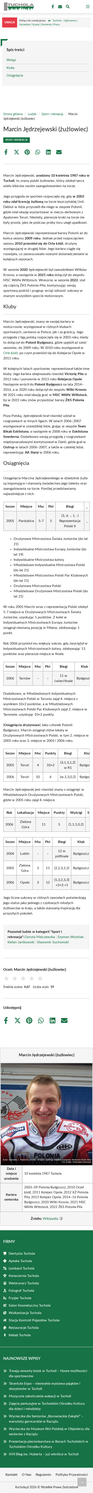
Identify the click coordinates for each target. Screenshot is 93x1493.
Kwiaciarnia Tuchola (24, 1276)
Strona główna (13, 114)
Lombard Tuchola (21, 1268)
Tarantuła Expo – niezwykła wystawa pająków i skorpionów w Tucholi (44, 1386)
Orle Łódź (10, 353)
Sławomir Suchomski (53, 942)
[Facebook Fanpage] (52, 6)
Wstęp (11, 60)
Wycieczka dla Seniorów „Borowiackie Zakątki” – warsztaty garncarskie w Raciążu (46, 1419)
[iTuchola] (18, 6)
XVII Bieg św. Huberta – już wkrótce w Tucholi (44, 1454)
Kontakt (11, 1474)
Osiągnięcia (14, 75)
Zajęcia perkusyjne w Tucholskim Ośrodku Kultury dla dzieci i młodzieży (47, 1406)
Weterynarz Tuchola (24, 1283)
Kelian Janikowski (21, 942)
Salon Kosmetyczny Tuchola (30, 1305)
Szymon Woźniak (70, 937)
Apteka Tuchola (20, 1261)
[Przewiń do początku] (82, 1482)
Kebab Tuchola (20, 1335)
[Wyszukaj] (68, 7)
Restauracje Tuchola (24, 1327)
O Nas (26, 1474)
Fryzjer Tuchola (20, 1298)
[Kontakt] (59, 6)
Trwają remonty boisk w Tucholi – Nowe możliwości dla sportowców (48, 1373)
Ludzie (32, 114)
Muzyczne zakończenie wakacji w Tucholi (40, 1396)
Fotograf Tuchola (21, 1290)
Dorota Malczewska (40, 937)
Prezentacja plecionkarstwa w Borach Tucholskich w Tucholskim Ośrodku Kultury (48, 1444)
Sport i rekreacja (52, 114)
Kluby (10, 68)
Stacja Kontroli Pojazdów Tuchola (34, 1320)
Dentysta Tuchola (22, 1253)
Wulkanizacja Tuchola (25, 1313)
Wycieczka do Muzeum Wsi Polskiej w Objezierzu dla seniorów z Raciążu (49, 1431)
